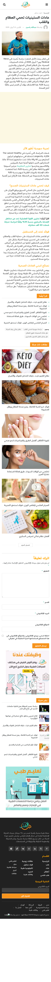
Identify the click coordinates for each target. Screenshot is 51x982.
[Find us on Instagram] (29, 848)
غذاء (47, 868)
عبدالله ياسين (31, 27)
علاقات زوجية (27, 861)
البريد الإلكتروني (42, 613)
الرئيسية (46, 13)
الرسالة (31, 905)
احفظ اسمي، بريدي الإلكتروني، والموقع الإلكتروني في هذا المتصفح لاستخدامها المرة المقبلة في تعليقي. (27, 637)
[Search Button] (4, 4)
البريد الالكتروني (43, 886)
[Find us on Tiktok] (17, 848)
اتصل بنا (18, 907)
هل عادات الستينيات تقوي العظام (37, 333)
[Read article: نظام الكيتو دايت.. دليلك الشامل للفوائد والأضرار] (25, 361)
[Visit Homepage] (25, 4)
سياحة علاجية (11, 867)
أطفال (46, 872)
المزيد (30, 872)
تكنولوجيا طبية (27, 868)
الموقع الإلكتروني (42, 624)
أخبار (14, 870)
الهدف (22, 905)
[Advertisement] (25, 117)
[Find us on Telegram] (11, 848)
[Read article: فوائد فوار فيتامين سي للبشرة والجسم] (44, 747)
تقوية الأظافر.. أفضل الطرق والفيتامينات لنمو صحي (25, 312)
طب (47, 865)
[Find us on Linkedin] (35, 848)
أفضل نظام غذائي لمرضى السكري (34, 536)
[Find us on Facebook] (46, 848)
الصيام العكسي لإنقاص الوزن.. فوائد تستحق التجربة (25, 323)
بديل (14, 864)
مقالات (14, 873)
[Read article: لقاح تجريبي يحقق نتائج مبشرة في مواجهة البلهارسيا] (44, 718)
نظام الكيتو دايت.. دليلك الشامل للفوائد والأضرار (27, 302)
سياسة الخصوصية (42, 907)
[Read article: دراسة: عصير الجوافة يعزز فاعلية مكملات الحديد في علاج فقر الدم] (44, 708)
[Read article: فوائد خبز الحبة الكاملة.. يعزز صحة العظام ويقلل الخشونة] (25, 392)
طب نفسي (44, 875)
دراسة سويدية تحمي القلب (33, 329)
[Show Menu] (47, 4)
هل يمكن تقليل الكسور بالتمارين (37, 336)
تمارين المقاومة (23, 166)
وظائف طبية (28, 874)
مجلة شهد (24, 915)
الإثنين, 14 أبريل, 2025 (13, 27)
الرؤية (40, 905)
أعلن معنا (28, 907)
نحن (47, 905)
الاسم (46, 602)
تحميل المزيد (25, 545)
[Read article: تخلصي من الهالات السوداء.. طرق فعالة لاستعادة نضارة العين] (25, 457)
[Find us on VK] (23, 848)
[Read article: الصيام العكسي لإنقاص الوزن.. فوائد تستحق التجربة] (25, 491)
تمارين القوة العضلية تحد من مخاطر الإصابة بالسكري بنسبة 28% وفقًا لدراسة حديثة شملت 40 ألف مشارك (26, 221)
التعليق (45, 571)
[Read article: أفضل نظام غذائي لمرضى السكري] (25, 522)
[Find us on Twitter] (40, 848)
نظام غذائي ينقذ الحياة (13, 329)
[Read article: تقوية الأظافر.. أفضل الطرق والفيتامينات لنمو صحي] (25, 426)
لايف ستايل (38, 13)
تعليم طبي (12, 861)
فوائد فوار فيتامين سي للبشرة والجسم (23, 745)
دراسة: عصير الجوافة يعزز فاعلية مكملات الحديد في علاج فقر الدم (22, 707)
